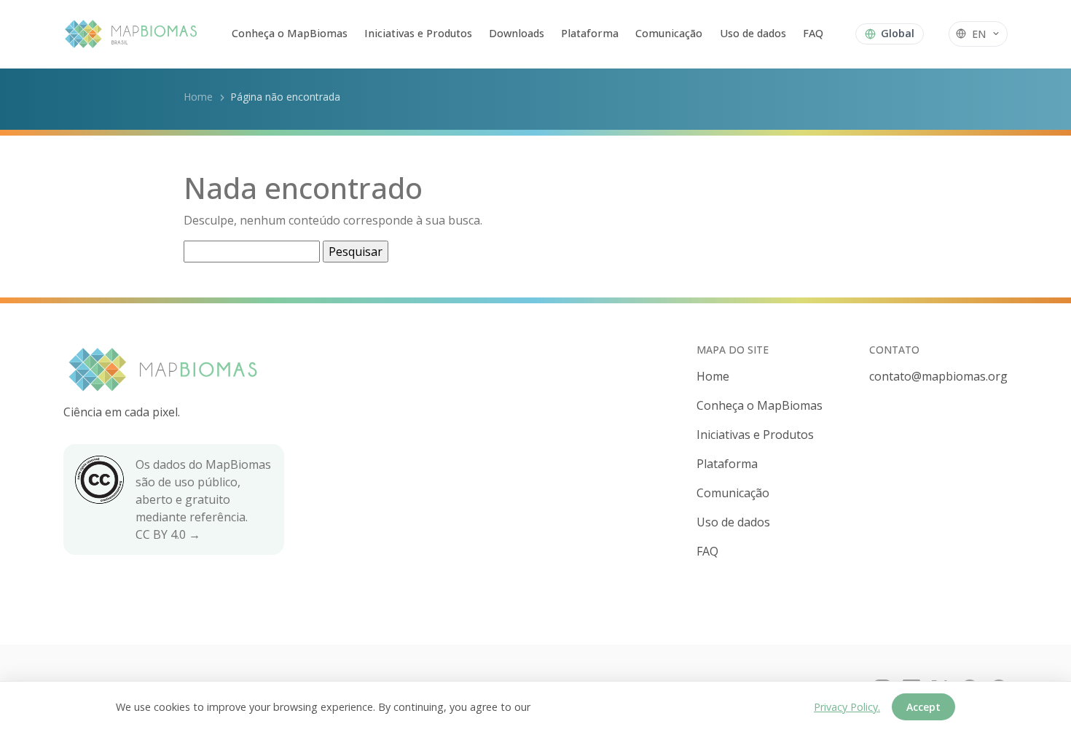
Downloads (516, 33)
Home (198, 97)
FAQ (813, 33)
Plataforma (590, 33)
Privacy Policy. (847, 707)
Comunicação (668, 33)
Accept (923, 707)
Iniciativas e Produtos (418, 33)
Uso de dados (753, 33)
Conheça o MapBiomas (290, 33)
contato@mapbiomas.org (938, 376)
